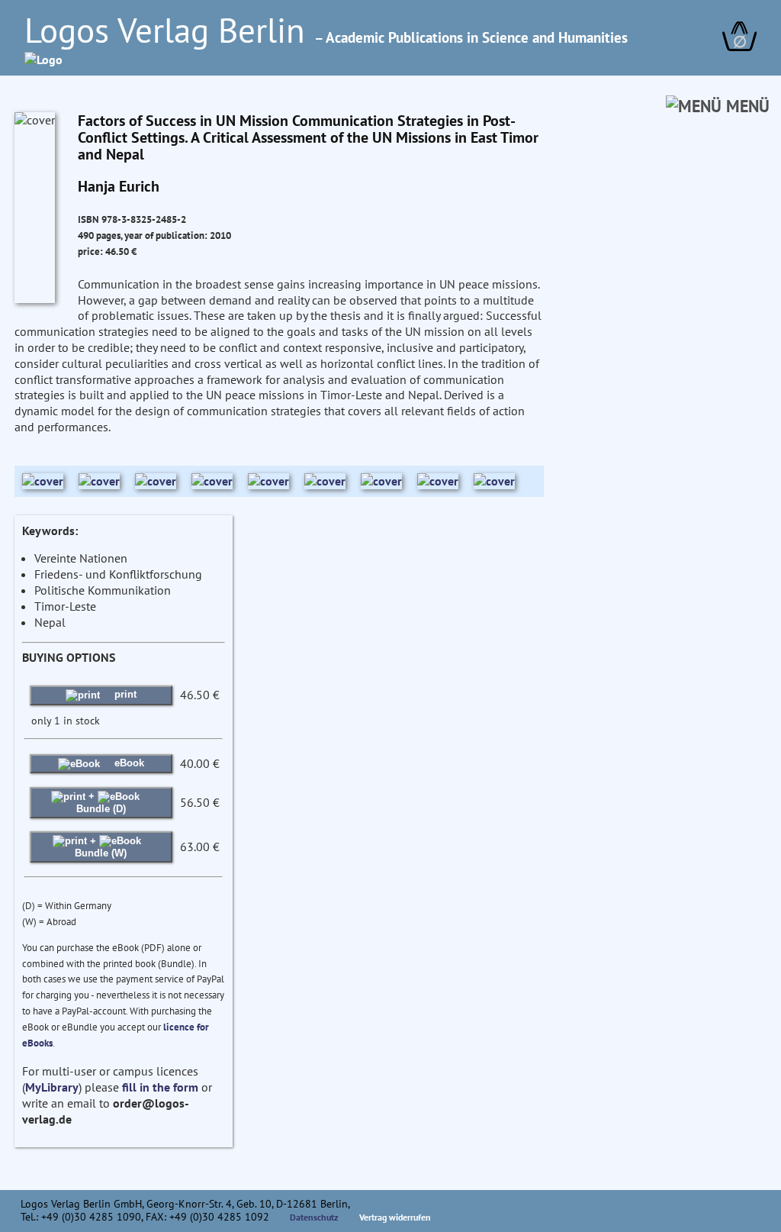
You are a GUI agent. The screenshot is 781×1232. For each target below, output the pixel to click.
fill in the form (160, 1087)
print (124, 694)
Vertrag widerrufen (395, 1217)
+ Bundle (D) (101, 802)
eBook (127, 763)
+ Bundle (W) (101, 847)
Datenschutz (314, 1217)
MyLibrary (52, 1087)
